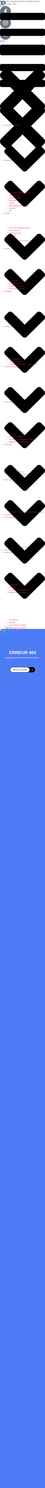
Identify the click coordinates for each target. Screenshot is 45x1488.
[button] (22, 65)
